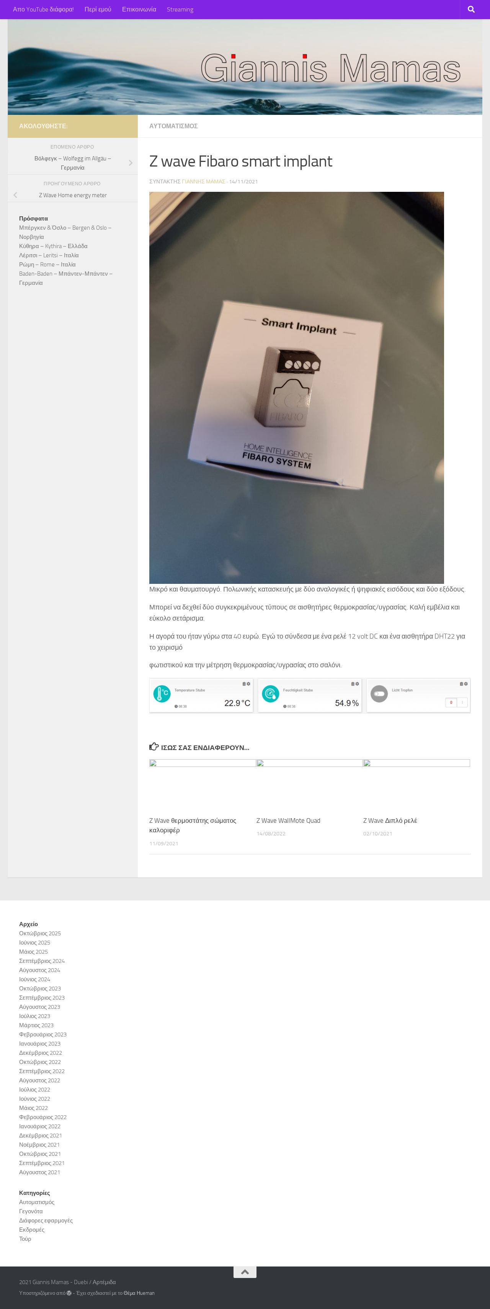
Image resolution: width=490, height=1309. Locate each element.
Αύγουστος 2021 (39, 1172)
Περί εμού (98, 9)
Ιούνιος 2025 (34, 942)
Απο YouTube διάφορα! (43, 9)
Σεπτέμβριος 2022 (42, 1071)
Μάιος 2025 (33, 951)
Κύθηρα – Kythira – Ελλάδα (53, 246)
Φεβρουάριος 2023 (43, 1034)
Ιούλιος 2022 (34, 1089)
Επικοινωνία (139, 9)
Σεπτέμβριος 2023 (42, 997)
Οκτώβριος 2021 (40, 1153)
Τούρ (25, 1238)
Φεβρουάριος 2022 (43, 1117)
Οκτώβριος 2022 (40, 1062)
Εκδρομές (31, 1229)
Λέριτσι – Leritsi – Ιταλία (49, 255)
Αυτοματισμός (173, 126)
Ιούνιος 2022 (34, 1098)
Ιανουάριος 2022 (39, 1126)
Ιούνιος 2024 (34, 979)
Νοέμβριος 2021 (39, 1144)
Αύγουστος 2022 (39, 1080)
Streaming (180, 9)
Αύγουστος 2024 (39, 970)
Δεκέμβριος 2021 (40, 1135)
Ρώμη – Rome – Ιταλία (47, 264)
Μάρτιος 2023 (36, 1025)
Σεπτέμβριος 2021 (42, 1163)
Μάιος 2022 (33, 1108)
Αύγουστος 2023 (39, 1006)
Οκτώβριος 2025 (40, 933)
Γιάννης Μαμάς (203, 181)
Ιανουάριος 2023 (39, 1043)
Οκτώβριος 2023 (40, 988)
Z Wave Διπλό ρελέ (390, 820)
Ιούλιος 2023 (34, 1016)
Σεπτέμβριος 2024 (42, 961)
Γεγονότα (31, 1211)
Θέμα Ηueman (139, 1293)
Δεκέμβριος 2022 (40, 1052)
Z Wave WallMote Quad (288, 820)
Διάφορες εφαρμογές (46, 1220)
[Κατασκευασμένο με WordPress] (69, 1293)
